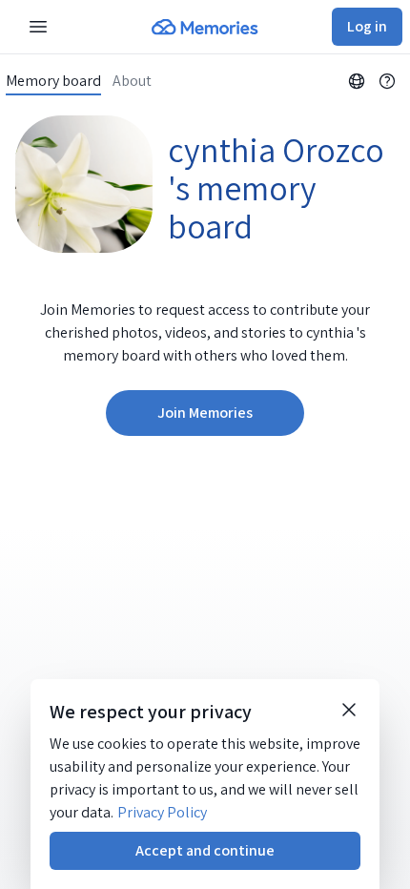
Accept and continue (205, 850)
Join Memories (205, 413)
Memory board (53, 81)
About (132, 81)
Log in (367, 26)
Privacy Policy (162, 812)
